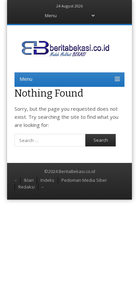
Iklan (29, 180)
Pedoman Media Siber (84, 180)
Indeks (47, 180)
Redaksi (26, 187)
